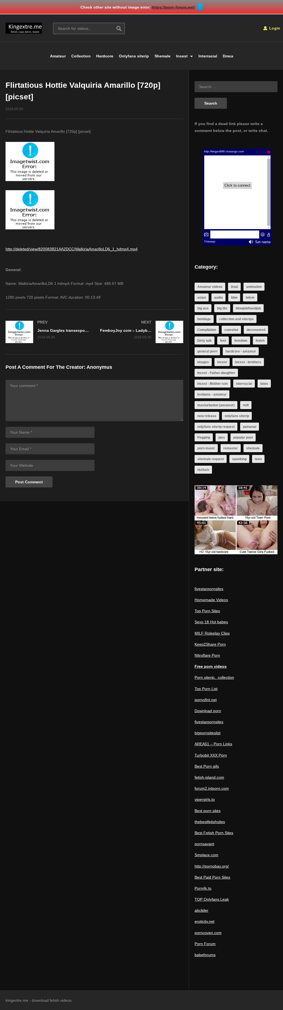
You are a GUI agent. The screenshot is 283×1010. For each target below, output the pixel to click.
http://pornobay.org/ (212, 866)
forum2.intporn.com (212, 788)
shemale (253, 448)
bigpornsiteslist (208, 733)
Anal (234, 287)
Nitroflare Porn (207, 655)
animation (254, 287)
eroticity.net (204, 921)
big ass (203, 308)
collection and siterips (236, 319)
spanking (239, 459)
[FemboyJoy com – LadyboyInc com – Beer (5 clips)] (142, 332)
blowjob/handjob (248, 308)
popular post (243, 437)
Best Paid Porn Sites (212, 877)
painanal (249, 427)
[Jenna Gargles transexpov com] (47, 332)
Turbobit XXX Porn (211, 755)
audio (218, 297)
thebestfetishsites (210, 822)
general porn (207, 351)
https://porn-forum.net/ (173, 7)
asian (201, 297)
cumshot (231, 330)
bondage (204, 319)
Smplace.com (206, 855)
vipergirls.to (205, 799)
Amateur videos (209, 287)
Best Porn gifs (207, 766)
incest (222, 362)
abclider (201, 910)
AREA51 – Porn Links (213, 744)
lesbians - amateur (212, 394)
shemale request (210, 459)
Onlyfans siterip (134, 56)
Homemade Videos (211, 600)
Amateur (58, 56)
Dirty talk (204, 341)
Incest (182, 56)
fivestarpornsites (209, 589)
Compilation (206, 330)
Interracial (207, 56)
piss (221, 437)
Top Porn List (206, 688)
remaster (230, 448)
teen (258, 459)
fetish (260, 341)
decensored (256, 330)
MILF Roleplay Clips (212, 633)
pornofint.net (206, 700)
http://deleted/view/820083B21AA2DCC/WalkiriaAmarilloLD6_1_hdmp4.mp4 (72, 249)
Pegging (203, 437)
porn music (206, 448)
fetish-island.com (209, 777)
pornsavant (204, 844)
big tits (222, 308)
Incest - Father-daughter (216, 373)
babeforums (205, 955)
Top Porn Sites (207, 611)
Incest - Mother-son (212, 384)
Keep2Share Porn (210, 644)
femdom (240, 341)
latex (264, 384)
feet (223, 341)
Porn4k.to (203, 888)
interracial (244, 384)
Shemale (162, 56)
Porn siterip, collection (214, 677)
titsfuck (203, 470)
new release (206, 416)
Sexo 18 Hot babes (211, 622)
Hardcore (104, 56)
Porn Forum (205, 944)
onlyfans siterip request (216, 427)
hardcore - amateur (241, 351)
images (203, 362)
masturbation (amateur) (216, 405)
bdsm (250, 297)
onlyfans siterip (237, 416)
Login (274, 28)
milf (246, 405)
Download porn (208, 711)
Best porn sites (208, 810)
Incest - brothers (248, 362)
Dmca (228, 56)
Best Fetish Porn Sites (214, 833)
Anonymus (99, 367)
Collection (81, 56)
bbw (234, 297)
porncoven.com (208, 933)
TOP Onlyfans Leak (212, 899)
